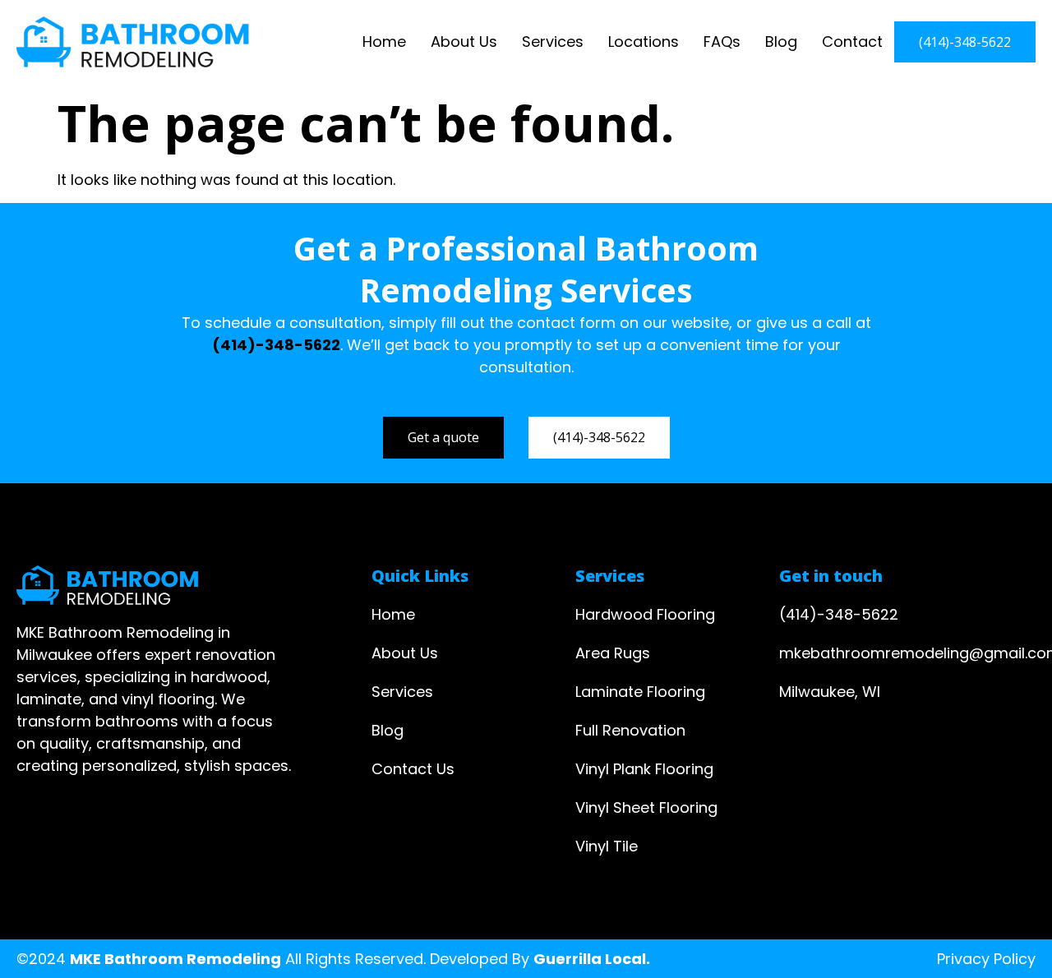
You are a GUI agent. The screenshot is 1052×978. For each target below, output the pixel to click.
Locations (643, 42)
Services (553, 42)
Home (384, 42)
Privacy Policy (986, 958)
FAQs (722, 42)
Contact (852, 42)
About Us (464, 42)
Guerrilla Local (589, 958)
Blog (781, 42)
